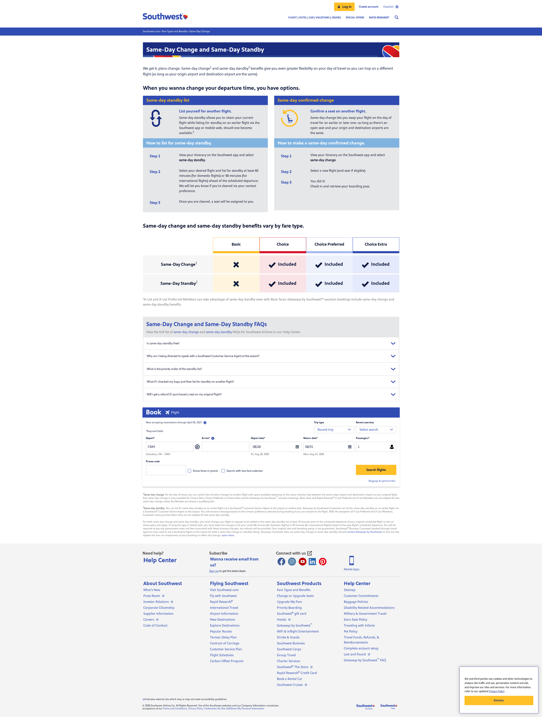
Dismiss (499, 700)
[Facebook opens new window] (281, 561)
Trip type (319, 422)
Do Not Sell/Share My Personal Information (240, 708)
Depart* (150, 438)
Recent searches (365, 422)
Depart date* (258, 438)
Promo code (153, 461)
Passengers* (362, 438)
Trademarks (210, 708)
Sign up (214, 571)
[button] (344, 7)
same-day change (186, 332)
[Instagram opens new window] (292, 561)
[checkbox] (203, 470)
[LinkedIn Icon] (313, 561)
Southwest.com (151, 31)
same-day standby (219, 332)
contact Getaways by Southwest (364, 532)
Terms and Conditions (175, 708)
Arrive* (206, 438)
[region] (499, 690)
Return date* (310, 438)
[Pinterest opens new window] (322, 561)
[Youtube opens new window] (302, 561)
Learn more (228, 535)
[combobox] (334, 429)
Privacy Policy (195, 708)
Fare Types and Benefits (175, 31)
